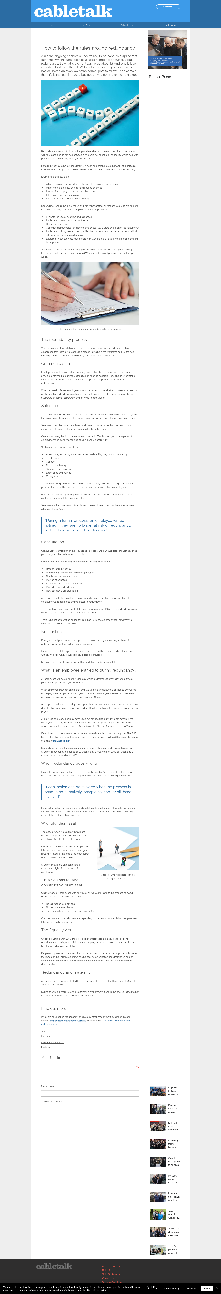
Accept (207, 1288)
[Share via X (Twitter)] (50, 1057)
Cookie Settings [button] (172, 1288)
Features (45, 1046)
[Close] (217, 1288)
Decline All (190, 1288)
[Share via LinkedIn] (58, 1057)
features (45, 1036)
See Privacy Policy (96, 1290)
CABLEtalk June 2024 (52, 1042)
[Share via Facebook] (42, 1057)
